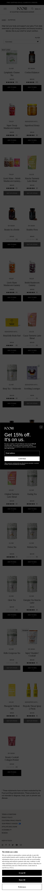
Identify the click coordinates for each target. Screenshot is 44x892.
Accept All (22, 873)
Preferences (22, 887)
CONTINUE (22, 459)
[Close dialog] (41, 427)
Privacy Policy (9, 868)
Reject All (22, 880)
